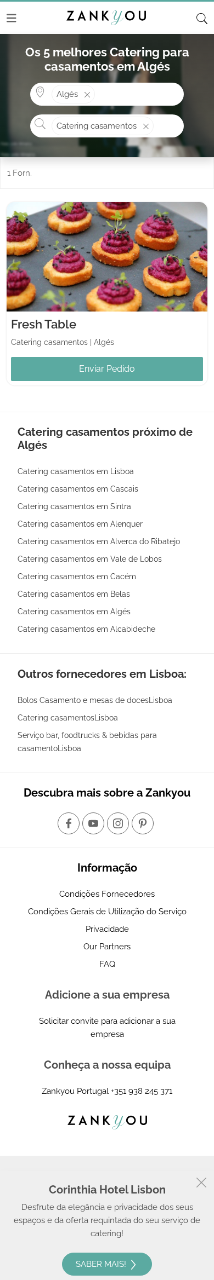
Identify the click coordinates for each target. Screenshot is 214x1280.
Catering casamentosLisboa (68, 717)
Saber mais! (102, 1264)
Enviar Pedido (107, 369)
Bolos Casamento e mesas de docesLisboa (95, 700)
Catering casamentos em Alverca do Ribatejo (99, 541)
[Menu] (11, 18)
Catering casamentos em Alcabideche (86, 629)
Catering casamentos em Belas (74, 594)
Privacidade (107, 929)
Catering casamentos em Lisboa (76, 471)
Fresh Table (43, 324)
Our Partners (107, 947)
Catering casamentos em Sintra (74, 506)
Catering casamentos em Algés (74, 611)
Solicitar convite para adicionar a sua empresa (107, 1027)
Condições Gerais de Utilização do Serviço (107, 911)
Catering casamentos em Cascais (78, 489)
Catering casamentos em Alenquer (80, 524)
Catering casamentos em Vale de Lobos (90, 559)
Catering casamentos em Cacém (77, 576)
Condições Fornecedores (107, 894)
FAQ (107, 964)
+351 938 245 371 (141, 1091)
